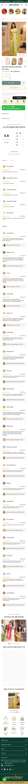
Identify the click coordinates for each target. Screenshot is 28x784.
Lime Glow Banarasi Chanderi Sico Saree (14, 710)
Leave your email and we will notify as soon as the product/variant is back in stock (13, 94)
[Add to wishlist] (18, 695)
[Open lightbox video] (4, 11)
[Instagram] (4, 769)
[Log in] (22, 5)
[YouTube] (10, 769)
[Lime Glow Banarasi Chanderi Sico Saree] (14, 701)
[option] (14, 39)
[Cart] (26, 4)
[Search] (6, 5)
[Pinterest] (7, 769)
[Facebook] (1, 769)
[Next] (24, 629)
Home (3, 18)
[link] (23, 83)
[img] (5, 74)
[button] (21, 54)
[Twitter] (13, 769)
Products (7, 18)
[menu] (2, 5)
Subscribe (19, 97)
